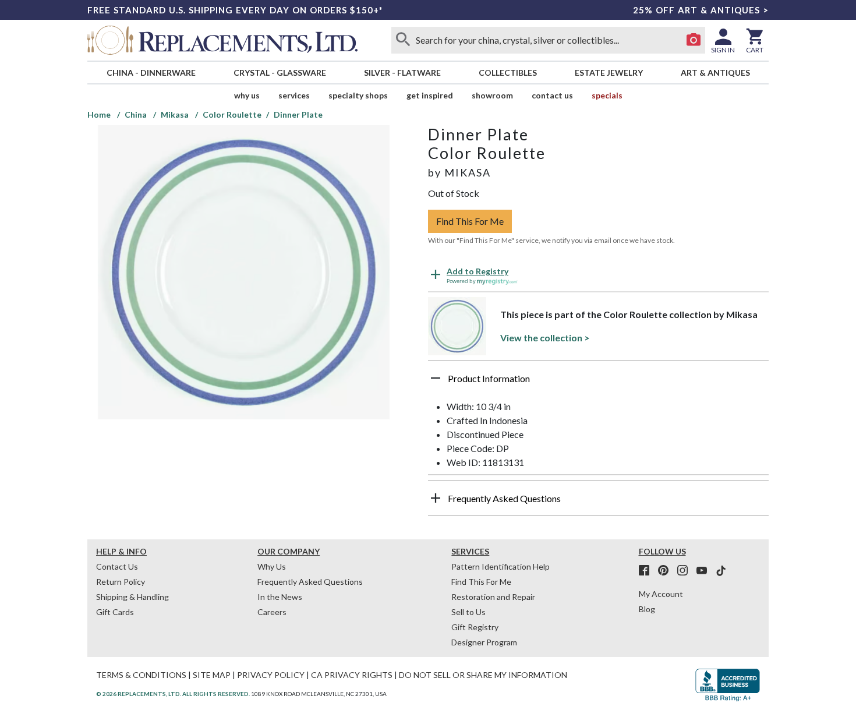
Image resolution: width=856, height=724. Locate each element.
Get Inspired (429, 95)
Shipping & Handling (132, 597)
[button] (598, 382)
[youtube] (705, 570)
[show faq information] (435, 498)
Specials (607, 95)
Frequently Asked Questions (310, 582)
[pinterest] (666, 570)
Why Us (271, 566)
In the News (279, 597)
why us (247, 95)
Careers (271, 612)
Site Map (212, 675)
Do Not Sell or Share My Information (483, 675)
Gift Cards (115, 612)
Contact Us (552, 95)
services (294, 95)
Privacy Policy (271, 675)
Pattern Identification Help (500, 566)
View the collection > (545, 337)
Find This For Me (470, 221)
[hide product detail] (435, 378)
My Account (661, 594)
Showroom (492, 95)
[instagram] (686, 570)
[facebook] (647, 570)
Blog (647, 609)
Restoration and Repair (493, 597)
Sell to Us (468, 612)
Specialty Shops (358, 95)
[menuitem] (150, 72)
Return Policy (120, 582)
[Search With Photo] (693, 40)
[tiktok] (721, 570)
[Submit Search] (403, 40)
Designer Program (484, 642)
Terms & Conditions (141, 675)
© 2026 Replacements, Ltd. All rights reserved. (173, 693)
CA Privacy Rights (351, 675)
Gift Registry (474, 627)
